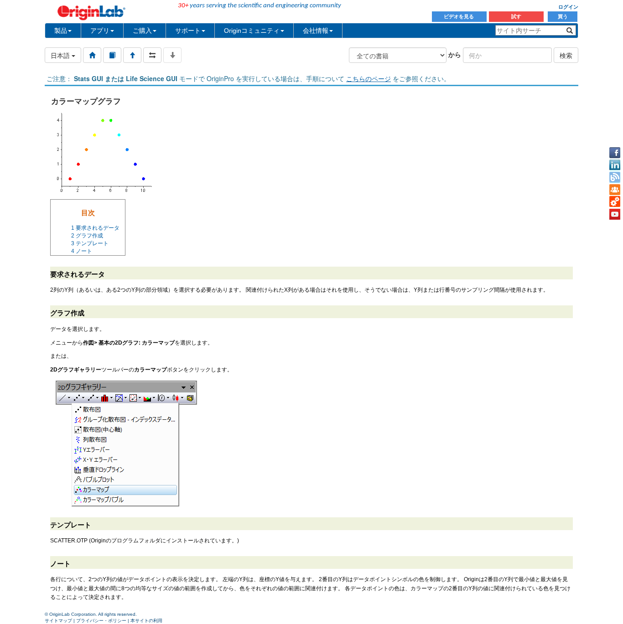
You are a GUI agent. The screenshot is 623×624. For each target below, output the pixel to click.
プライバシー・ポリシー (101, 620)
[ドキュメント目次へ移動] (92, 55)
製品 (60, 30)
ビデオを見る (459, 16)
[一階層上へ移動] (132, 55)
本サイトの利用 (146, 620)
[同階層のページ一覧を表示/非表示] (152, 55)
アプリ (99, 30)
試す (516, 16)
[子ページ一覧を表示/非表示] (172, 55)
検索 (566, 55)
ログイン (568, 7)
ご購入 (142, 30)
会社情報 (315, 30)
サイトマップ (58, 620)
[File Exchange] (615, 202)
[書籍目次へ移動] (112, 55)
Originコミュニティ (252, 30)
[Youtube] (615, 214)
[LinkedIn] (615, 165)
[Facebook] (615, 153)
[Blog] (615, 177)
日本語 (61, 55)
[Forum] (615, 190)
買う (563, 16)
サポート (188, 30)
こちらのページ (368, 78)
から (454, 54)
